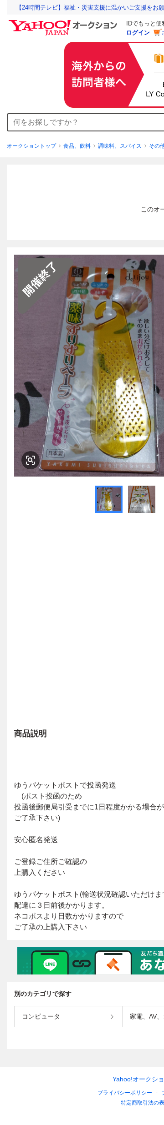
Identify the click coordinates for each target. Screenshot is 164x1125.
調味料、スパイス (120, 146)
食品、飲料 (77, 146)
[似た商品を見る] (30, 460)
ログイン (138, 32)
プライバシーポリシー (124, 1093)
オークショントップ (31, 146)
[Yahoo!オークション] (64, 22)
